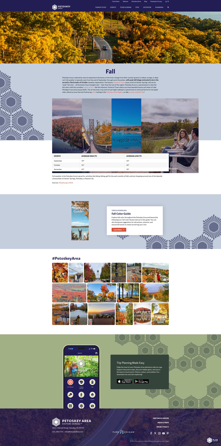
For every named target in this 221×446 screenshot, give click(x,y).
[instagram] (159, 433)
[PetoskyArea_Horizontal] (61, 5)
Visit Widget (165, 441)
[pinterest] (167, 433)
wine (94, 92)
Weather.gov (63, 183)
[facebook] (151, 433)
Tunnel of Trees (119, 82)
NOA (71, 183)
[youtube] (163, 433)
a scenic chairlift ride (136, 92)
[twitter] (155, 433)
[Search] (167, 7)
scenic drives (88, 87)
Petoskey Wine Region (114, 92)
